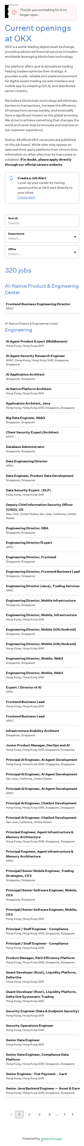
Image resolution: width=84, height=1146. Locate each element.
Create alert (26, 197)
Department (16, 233)
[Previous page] (11, 1114)
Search (13, 218)
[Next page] (72, 1114)
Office (12, 249)
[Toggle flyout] (75, 236)
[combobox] (8, 238)
